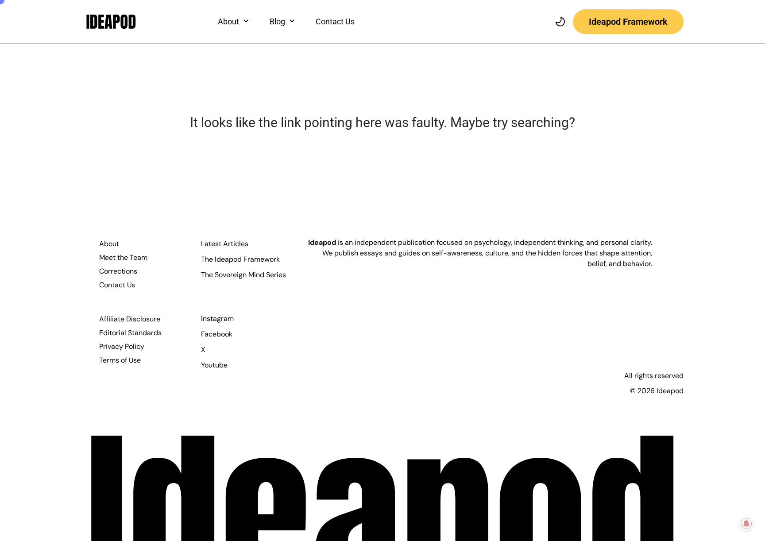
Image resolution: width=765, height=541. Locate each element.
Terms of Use (120, 360)
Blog (277, 21)
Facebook (216, 334)
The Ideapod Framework (240, 259)
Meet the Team (123, 257)
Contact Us (335, 21)
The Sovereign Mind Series (243, 274)
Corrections (118, 271)
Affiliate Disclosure (129, 319)
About (109, 243)
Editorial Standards (130, 332)
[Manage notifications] (746, 524)
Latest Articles (224, 243)
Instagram (217, 318)
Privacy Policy (121, 346)
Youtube (214, 365)
